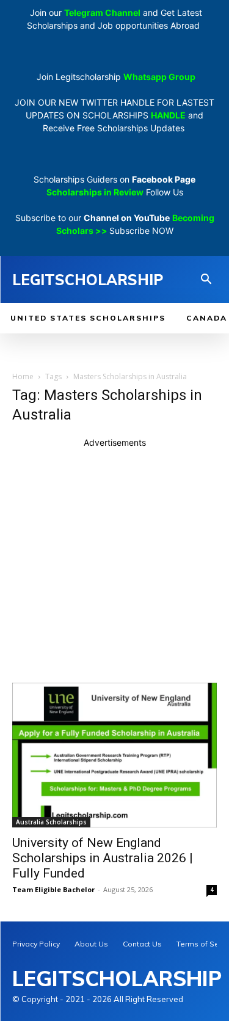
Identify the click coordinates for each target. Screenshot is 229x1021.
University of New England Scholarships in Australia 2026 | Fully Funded (102, 858)
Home (23, 376)
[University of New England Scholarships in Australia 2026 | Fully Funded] (114, 755)
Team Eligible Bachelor (53, 889)
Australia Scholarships (51, 822)
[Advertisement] (114, 563)
